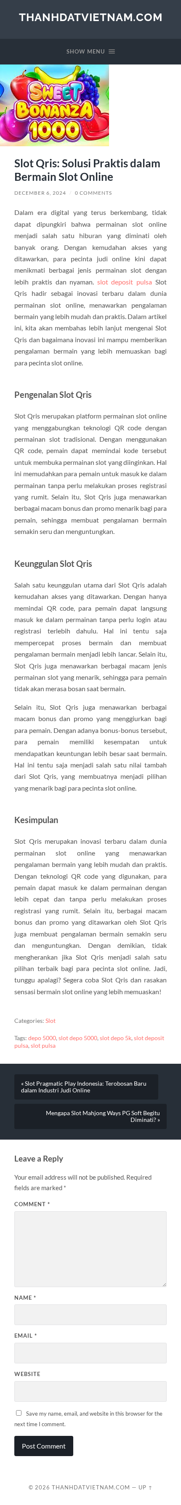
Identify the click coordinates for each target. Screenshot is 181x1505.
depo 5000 (42, 1038)
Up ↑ (145, 1487)
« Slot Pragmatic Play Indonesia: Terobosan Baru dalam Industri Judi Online (83, 1087)
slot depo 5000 (78, 1038)
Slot (50, 1020)
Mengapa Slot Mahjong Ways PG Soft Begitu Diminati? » (103, 1116)
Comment (32, 1204)
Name (25, 1297)
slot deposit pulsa (124, 282)
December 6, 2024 (40, 193)
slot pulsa (43, 1045)
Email (25, 1335)
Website (27, 1374)
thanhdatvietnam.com (90, 17)
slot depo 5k (115, 1038)
